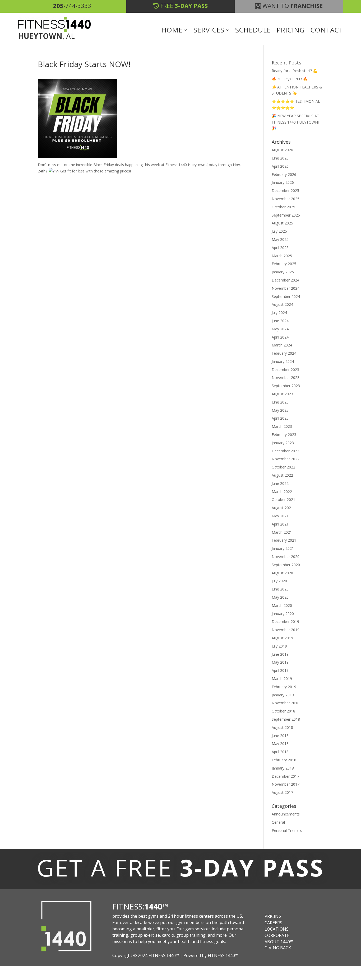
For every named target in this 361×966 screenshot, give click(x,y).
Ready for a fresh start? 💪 (294, 70)
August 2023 (282, 393)
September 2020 (286, 564)
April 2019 (280, 670)
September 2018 (286, 719)
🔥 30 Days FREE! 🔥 (289, 78)
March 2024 (282, 345)
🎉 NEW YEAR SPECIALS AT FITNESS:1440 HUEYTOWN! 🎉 (295, 122)
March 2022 (282, 491)
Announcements (286, 814)
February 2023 (284, 434)
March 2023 (282, 426)
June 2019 (280, 654)
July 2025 (279, 231)
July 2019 (279, 646)
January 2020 (283, 613)
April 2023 (280, 418)
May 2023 (280, 410)
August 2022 (282, 475)
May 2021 (280, 515)
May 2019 (280, 662)
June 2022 (280, 483)
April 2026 (280, 166)
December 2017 (285, 776)
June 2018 (280, 735)
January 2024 (283, 361)
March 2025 (282, 255)
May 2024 (280, 328)
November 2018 (285, 702)
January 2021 (283, 548)
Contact (326, 31)
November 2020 (285, 556)
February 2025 (284, 263)
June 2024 (280, 320)
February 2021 (284, 540)
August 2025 (282, 223)
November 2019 (285, 629)
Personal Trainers (287, 830)
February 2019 (284, 686)
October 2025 (283, 206)
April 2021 (280, 524)
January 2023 (283, 442)
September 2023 (286, 385)
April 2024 (280, 337)
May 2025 (280, 239)
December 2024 (285, 280)
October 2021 (283, 499)
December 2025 (285, 190)
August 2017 (282, 792)
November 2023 (285, 377)
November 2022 (285, 458)
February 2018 (284, 759)
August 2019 (282, 637)
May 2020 (280, 597)
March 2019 (282, 678)
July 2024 (279, 312)
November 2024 (285, 288)
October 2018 (283, 711)
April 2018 (280, 751)
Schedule (253, 31)
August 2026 (282, 149)
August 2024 (282, 304)
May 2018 (280, 743)
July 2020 (279, 580)
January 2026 (283, 182)
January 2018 (283, 768)
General (278, 822)
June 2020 (280, 589)
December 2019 (285, 621)
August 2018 (282, 727)
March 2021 (282, 532)
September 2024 (286, 296)
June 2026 (280, 158)
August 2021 (282, 507)
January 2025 (283, 271)
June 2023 (280, 402)
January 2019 (283, 694)
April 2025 (280, 247)
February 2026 (284, 174)
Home (171, 31)
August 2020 (282, 572)
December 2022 (285, 450)
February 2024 (284, 353)
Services (208, 31)
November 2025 (285, 198)
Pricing (290, 31)
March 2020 (282, 605)
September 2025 (286, 215)
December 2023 (285, 369)
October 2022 (283, 467)
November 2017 (285, 784)
